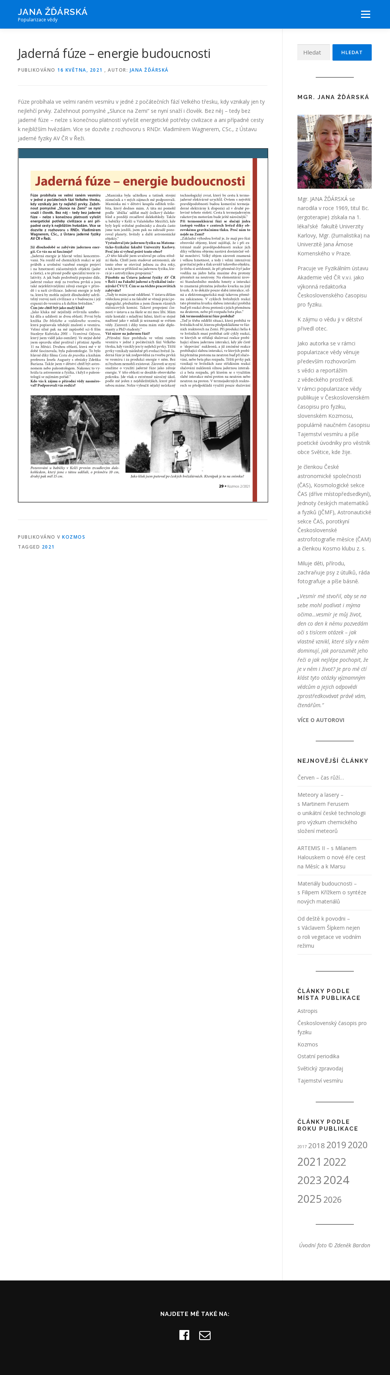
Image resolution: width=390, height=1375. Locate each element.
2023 (309, 1180)
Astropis (307, 1010)
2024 (336, 1179)
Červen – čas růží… (320, 777)
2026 (332, 1199)
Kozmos (73, 537)
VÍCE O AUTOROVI (320, 720)
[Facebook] (184, 1335)
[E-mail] (205, 1335)
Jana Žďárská (53, 11)
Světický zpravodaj (320, 1068)
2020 (358, 1145)
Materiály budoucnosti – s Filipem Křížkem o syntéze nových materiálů (331, 892)
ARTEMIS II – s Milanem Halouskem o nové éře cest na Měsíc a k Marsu (331, 857)
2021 (48, 547)
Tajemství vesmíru (320, 1080)
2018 (316, 1145)
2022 (334, 1162)
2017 (302, 1146)
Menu (365, 14)
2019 (336, 1145)
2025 (309, 1198)
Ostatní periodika (318, 1056)
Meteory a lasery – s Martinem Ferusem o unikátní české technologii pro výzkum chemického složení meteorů (331, 812)
